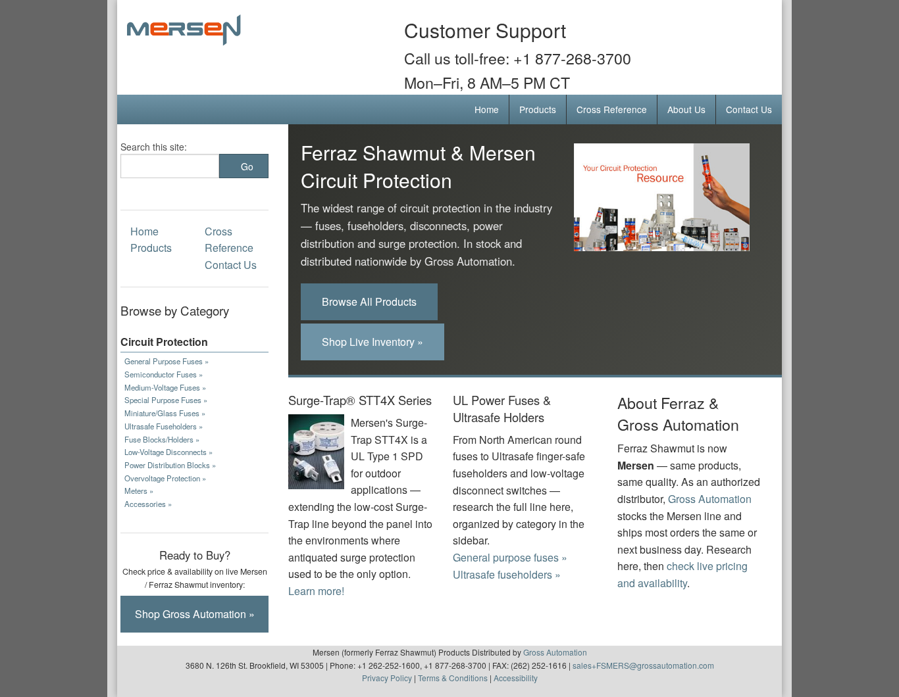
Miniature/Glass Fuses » (164, 413)
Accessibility (516, 677)
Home (487, 109)
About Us (686, 109)
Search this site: (153, 146)
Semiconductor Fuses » (163, 374)
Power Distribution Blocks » (170, 465)
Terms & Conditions (453, 677)
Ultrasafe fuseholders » (507, 574)
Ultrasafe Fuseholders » (163, 426)
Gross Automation (710, 498)
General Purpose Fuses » (166, 361)
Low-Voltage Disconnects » (168, 451)
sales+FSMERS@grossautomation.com (643, 665)
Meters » (138, 490)
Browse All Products (369, 301)
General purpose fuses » (510, 557)
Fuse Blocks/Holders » (161, 439)
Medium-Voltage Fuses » (165, 387)
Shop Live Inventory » (372, 341)
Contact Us (749, 109)
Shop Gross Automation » (195, 613)
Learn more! (316, 590)
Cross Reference (612, 109)
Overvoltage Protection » (165, 478)
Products (537, 109)
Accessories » (148, 503)
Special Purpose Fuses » (165, 400)
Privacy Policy (387, 677)
